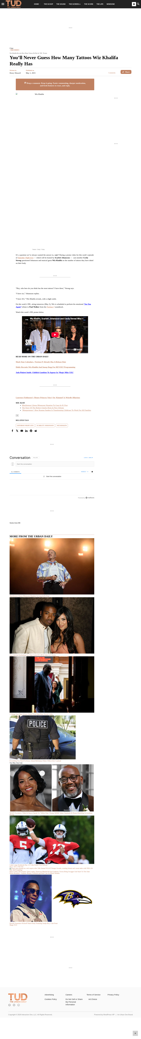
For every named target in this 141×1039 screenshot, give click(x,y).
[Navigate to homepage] (13, 4)
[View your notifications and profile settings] (134, 4)
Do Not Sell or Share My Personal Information (74, 1002)
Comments (111, 73)
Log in (86, 457)
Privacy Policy (113, 995)
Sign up (91, 457)
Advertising (49, 995)
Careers (69, 995)
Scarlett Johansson (45, 425)
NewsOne (111, 4)
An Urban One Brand (125, 1015)
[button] (70, 48)
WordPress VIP (109, 1015)
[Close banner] (92, 79)
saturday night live (25, 425)
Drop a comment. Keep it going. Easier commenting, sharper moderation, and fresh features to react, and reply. (56, 84)
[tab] (15, 471)
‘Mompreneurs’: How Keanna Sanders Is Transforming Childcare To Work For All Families (56, 410)
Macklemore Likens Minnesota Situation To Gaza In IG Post (45, 405)
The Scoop (48, 4)
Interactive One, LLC (29, 1015)
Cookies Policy (51, 999)
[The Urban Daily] (17, 1002)
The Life (100, 4)
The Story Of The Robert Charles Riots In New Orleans (43, 408)
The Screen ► (75, 4)
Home (36, 4)
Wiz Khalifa (62, 425)
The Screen (15, 50)
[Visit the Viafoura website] (89, 498)
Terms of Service (93, 995)
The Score (88, 4)
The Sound (61, 4)
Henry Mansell (15, 73)
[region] (52, 478)
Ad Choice (92, 999)
